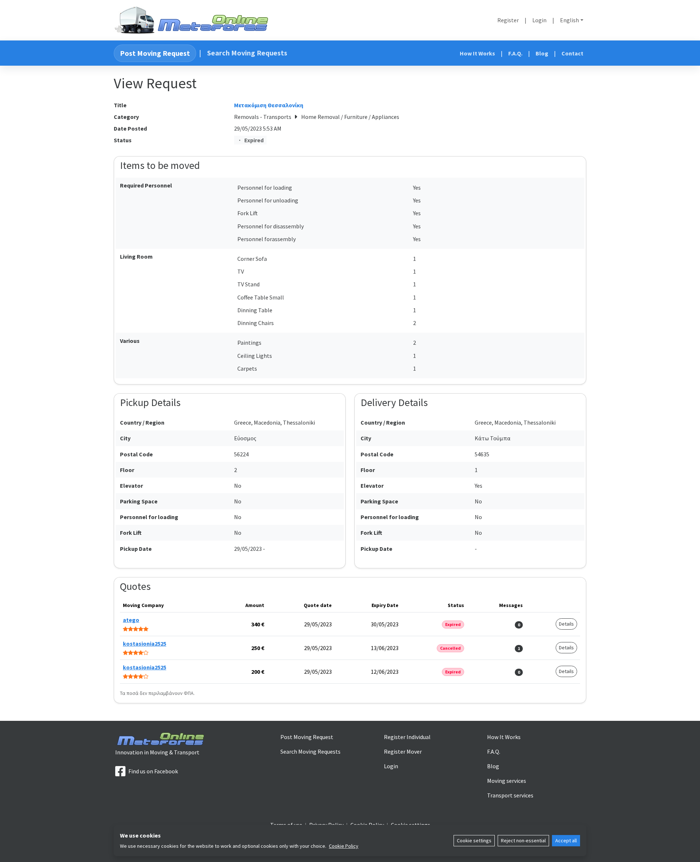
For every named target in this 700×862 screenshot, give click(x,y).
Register (508, 20)
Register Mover (403, 751)
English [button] (569, 20)
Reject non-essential (523, 840)
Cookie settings (474, 840)
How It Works (477, 53)
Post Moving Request (155, 53)
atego (131, 619)
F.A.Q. (515, 53)
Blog (542, 53)
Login (539, 20)
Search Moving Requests (247, 52)
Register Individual (407, 737)
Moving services (506, 780)
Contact (572, 53)
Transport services (510, 795)
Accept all (566, 840)
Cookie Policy (343, 846)
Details (566, 624)
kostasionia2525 (144, 643)
